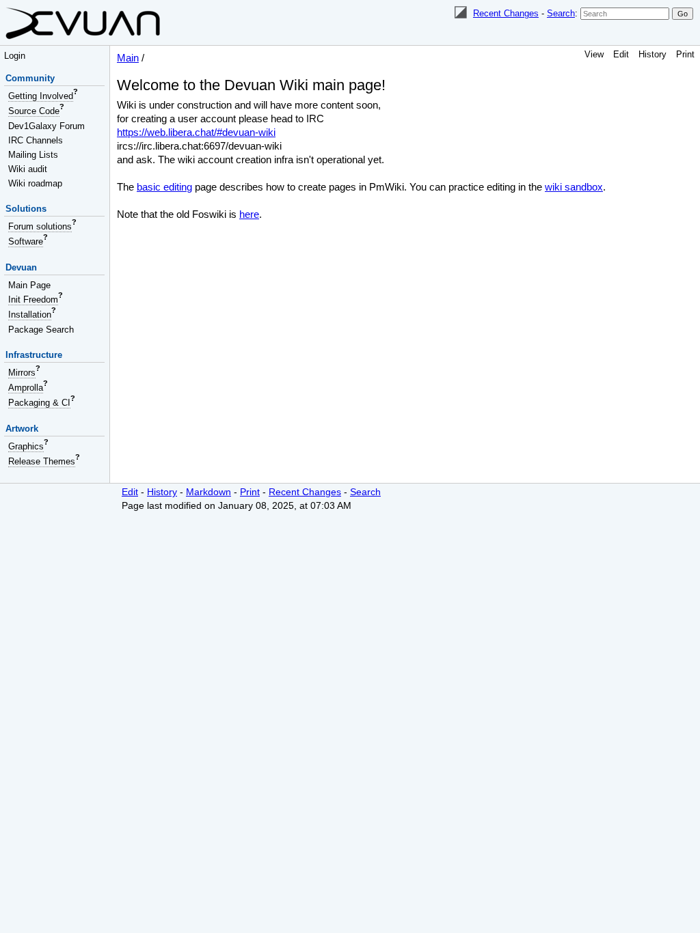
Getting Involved (40, 96)
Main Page (29, 285)
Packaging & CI (39, 403)
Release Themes (41, 461)
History (652, 54)
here (249, 214)
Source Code (33, 111)
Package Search (41, 329)
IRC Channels (35, 140)
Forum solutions (40, 226)
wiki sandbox (574, 187)
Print (685, 54)
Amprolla (25, 387)
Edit (621, 54)
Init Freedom (33, 299)
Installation (29, 314)
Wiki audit (27, 169)
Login (14, 56)
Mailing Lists (33, 155)
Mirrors (22, 372)
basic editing (164, 187)
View (594, 54)
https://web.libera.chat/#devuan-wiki (196, 132)
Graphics (26, 446)
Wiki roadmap (35, 183)
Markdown (208, 492)
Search (561, 13)
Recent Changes (506, 13)
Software (25, 241)
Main (128, 58)
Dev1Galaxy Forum (46, 126)
